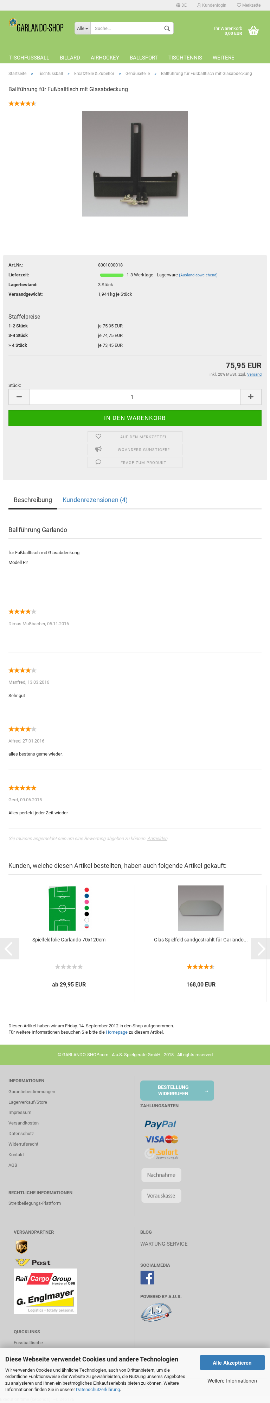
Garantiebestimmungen (31, 1091)
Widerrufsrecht (23, 1144)
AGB (12, 1165)
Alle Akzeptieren (232, 1362)
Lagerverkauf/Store (27, 1102)
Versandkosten (23, 1123)
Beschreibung (33, 499)
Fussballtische (28, 1342)
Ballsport (144, 58)
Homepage (117, 1032)
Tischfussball (29, 58)
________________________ (165, 1328)
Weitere (223, 58)
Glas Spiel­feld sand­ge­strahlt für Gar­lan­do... (201, 939)
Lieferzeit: (18, 274)
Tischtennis (185, 58)
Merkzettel (251, 5)
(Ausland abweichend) (198, 275)
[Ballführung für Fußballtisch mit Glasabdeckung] (135, 163)
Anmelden (157, 838)
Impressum (19, 1112)
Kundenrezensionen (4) (95, 499)
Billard (70, 58)
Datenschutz (21, 1133)
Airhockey (105, 58)
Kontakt (16, 1154)
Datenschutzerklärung (98, 1389)
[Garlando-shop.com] (36, 25)
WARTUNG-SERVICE (164, 1244)
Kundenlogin (213, 5)
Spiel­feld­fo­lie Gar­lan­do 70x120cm (68, 939)
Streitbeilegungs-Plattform (34, 1203)
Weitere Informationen (232, 1380)
